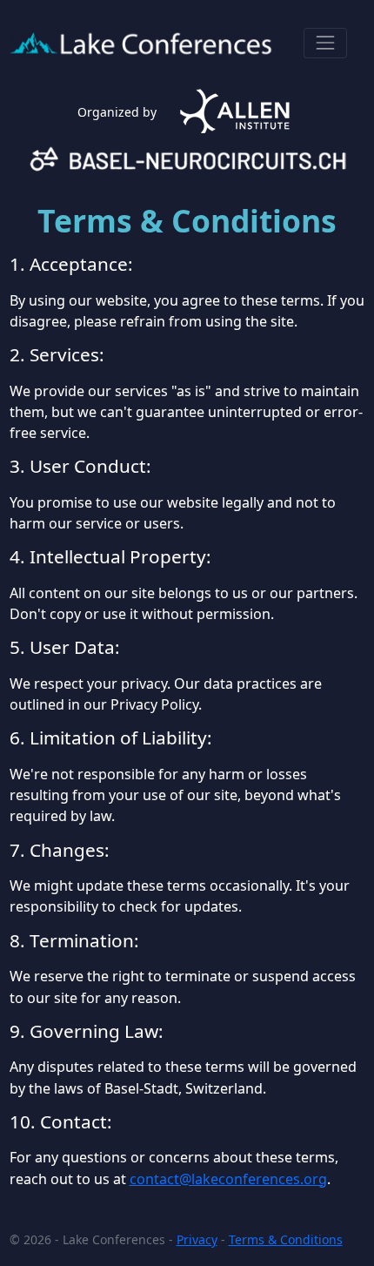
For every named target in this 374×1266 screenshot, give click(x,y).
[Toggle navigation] (325, 43)
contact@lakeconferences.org (228, 1179)
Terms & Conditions (286, 1239)
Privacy (197, 1239)
